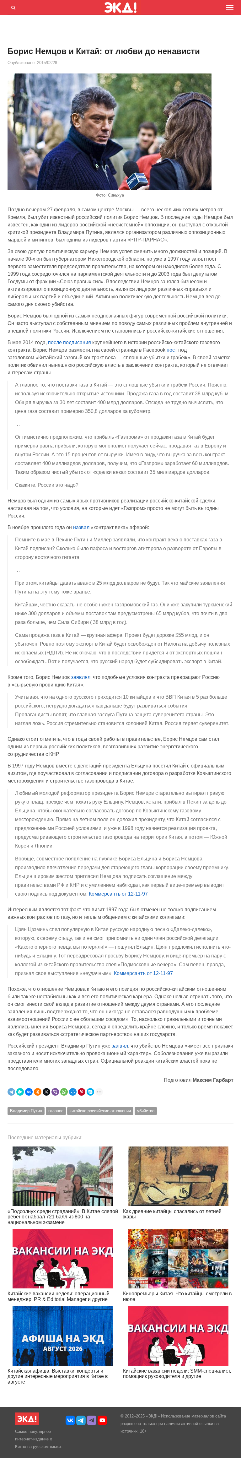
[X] (46, 1092)
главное (55, 1110)
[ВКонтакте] (29, 1092)
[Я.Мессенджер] (20, 1092)
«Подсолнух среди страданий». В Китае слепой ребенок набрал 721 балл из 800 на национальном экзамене (63, 1217)
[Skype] (90, 1092)
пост (172, 350)
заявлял (80, 677)
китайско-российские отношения (100, 1110)
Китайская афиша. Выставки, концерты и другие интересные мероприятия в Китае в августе (58, 1376)
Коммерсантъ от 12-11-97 (118, 894)
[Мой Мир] (73, 1092)
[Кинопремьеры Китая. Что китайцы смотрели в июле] (178, 1258)
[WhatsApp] (64, 1092)
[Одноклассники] (37, 1092)
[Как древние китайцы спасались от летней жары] (178, 1176)
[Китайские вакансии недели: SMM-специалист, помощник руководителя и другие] (178, 1336)
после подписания (69, 342)
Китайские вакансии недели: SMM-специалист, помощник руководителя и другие (177, 1373)
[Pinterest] (81, 1092)
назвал (81, 527)
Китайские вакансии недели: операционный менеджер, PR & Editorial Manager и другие (59, 1296)
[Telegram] (11, 1092)
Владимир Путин (26, 1110)
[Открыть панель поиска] (12, 6)
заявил (120, 1046)
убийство (145, 1110)
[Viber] (55, 1092)
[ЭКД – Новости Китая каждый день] (27, 1424)
